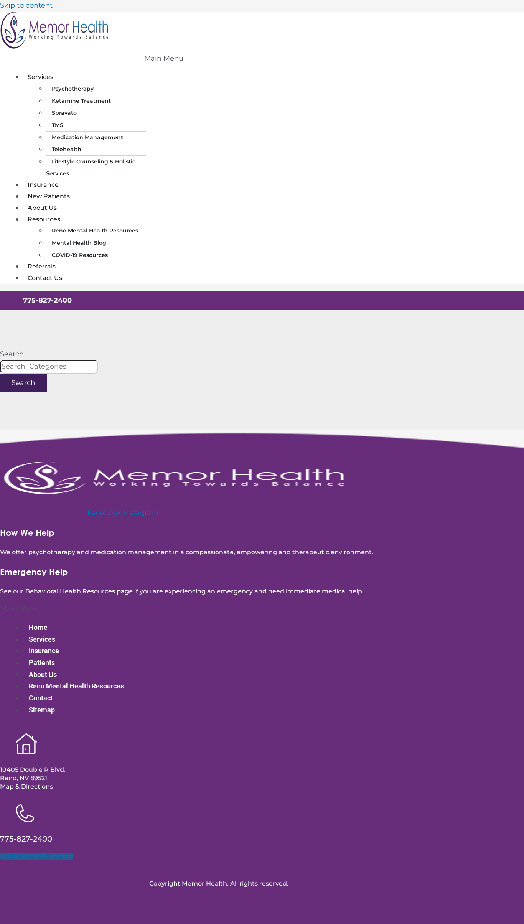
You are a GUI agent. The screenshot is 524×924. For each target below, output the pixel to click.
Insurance (43, 184)
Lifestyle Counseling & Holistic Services (90, 167)
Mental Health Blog (79, 242)
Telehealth (66, 149)
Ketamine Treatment (81, 100)
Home (38, 627)
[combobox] (49, 367)
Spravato (64, 112)
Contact (41, 698)
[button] (164, 58)
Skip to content (26, 5)
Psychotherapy (73, 88)
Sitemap (42, 710)
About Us (42, 207)
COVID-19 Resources (80, 255)
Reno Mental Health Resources (95, 230)
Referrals (42, 266)
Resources (44, 219)
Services (40, 77)
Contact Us (45, 278)
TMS (57, 125)
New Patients (49, 196)
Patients (42, 663)
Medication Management (87, 137)
